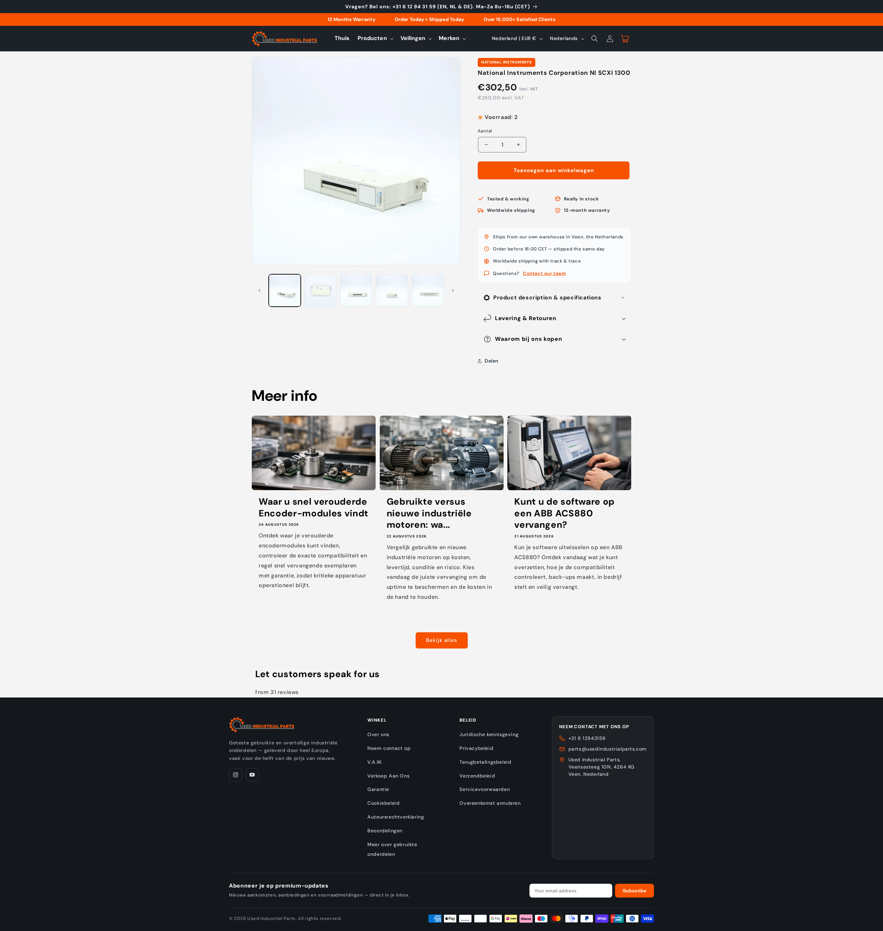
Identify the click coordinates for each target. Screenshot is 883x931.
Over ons (378, 734)
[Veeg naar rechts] (452, 290)
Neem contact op (388, 748)
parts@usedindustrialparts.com (607, 749)
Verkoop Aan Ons (388, 776)
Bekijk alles (441, 640)
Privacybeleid (476, 748)
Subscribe (634, 890)
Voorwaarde (491, 110)
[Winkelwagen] (625, 38)
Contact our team (544, 273)
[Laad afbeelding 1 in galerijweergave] (285, 290)
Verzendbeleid (477, 776)
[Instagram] (235, 774)
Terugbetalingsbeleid (485, 762)
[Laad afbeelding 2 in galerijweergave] (320, 290)
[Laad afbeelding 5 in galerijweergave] (427, 290)
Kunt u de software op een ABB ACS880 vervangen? (564, 513)
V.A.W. (375, 762)
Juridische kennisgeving (488, 734)
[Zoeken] (594, 38)
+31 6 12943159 (587, 738)
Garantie (378, 789)
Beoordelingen (385, 831)
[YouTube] (252, 774)
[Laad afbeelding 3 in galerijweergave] (356, 290)
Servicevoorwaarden (484, 789)
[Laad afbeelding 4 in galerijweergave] (392, 290)
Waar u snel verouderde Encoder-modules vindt (313, 507)
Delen (491, 361)
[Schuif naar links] (259, 290)
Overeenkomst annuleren (489, 803)
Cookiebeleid (383, 803)
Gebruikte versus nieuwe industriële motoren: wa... (429, 513)
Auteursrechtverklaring (395, 817)
